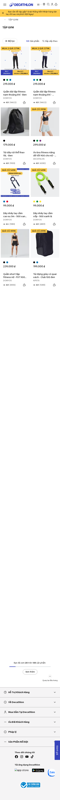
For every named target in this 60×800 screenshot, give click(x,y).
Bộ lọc (11, 41)
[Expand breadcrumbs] (5, 19)
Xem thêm (30, 672)
